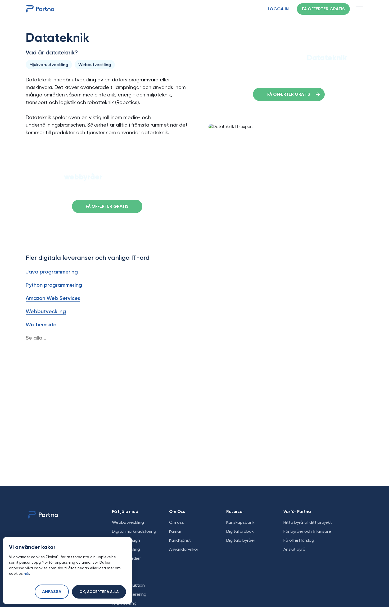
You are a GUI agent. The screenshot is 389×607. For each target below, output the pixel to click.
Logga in (278, 9)
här (26, 573)
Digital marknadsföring (134, 531)
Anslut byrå (294, 549)
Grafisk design (126, 540)
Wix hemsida (41, 324)
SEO (116, 576)
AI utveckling (124, 603)
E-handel (121, 567)
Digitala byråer (240, 540)
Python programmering (54, 285)
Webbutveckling (46, 311)
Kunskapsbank (240, 522)
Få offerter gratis (323, 9)
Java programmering (52, 271)
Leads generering (129, 594)
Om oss (176, 522)
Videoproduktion (128, 585)
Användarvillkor (183, 549)
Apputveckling (126, 549)
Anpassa (51, 592)
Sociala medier (126, 558)
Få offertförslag (298, 540)
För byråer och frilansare (307, 531)
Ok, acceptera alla (99, 592)
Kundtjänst (180, 540)
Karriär (175, 531)
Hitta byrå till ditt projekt (307, 522)
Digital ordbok (240, 531)
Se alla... (36, 338)
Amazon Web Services (53, 298)
